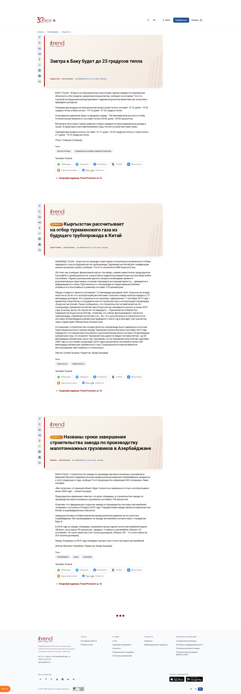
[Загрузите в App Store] (176, 679)
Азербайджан (63, 557)
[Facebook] (46, 679)
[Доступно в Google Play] (194, 679)
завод (75, 557)
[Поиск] (148, 20)
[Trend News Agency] (45, 639)
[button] (39, 37)
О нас (114, 641)
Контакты (116, 648)
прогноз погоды (63, 151)
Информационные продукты (156, 645)
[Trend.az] (46, 20)
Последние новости (89, 641)
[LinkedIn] (68, 679)
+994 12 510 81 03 (44, 659)
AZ (196, 689)
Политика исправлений (122, 656)
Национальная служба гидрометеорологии (93, 151)
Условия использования (186, 641)
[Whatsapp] (40, 679)
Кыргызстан (62, 364)
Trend (136, 96)
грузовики (87, 557)
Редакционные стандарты (123, 652)
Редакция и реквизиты (121, 645)
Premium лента (87, 645)
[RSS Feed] (73, 679)
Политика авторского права (188, 648)
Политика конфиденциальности (189, 645)
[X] (51, 679)
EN (191, 689)
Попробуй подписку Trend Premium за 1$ (80, 178)
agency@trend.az (44, 662)
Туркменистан (78, 364)
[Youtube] (57, 679)
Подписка (148, 641)
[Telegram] (62, 679)
